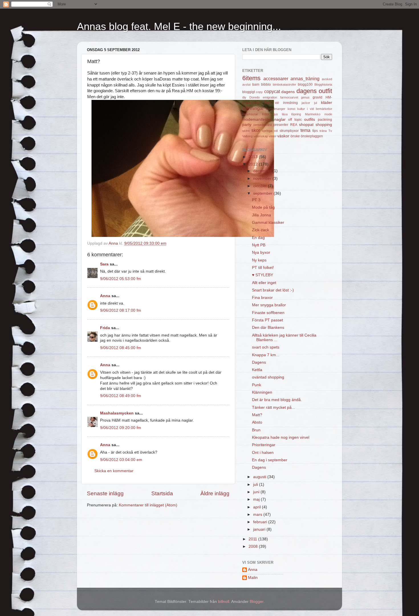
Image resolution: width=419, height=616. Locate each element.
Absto (257, 422)
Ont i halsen (263, 452)
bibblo (266, 84)
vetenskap (260, 136)
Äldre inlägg (214, 493)
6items (251, 78)
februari (260, 522)
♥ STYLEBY (262, 275)
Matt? (257, 415)
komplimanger (275, 108)
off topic (295, 120)
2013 (254, 157)
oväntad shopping (268, 377)
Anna (105, 296)
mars (258, 514)
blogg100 (305, 84)
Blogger (256, 601)
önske (295, 136)
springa (267, 130)
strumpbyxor (289, 131)
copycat (272, 91)
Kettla (257, 370)
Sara (104, 264)
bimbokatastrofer (284, 84)
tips (315, 131)
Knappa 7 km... (265, 355)
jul (315, 102)
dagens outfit (314, 90)
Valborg (247, 136)
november (262, 178)
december (262, 171)
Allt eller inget (264, 283)
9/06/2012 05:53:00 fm (120, 279)
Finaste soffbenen (268, 313)
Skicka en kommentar (113, 471)
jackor (306, 102)
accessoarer (275, 78)
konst (291, 108)
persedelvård (262, 124)
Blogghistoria (323, 84)
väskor (283, 136)
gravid (317, 97)
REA (293, 125)
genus (305, 97)
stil (276, 130)
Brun (256, 430)
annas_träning (305, 78)
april (257, 507)
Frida (105, 328)
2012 (254, 164)
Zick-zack (260, 230)
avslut (246, 84)
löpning (296, 114)
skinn (246, 130)
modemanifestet (256, 119)
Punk (256, 385)
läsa (285, 114)
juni (257, 492)
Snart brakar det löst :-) (273, 290)
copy (259, 92)
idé (277, 102)
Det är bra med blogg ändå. (277, 400)
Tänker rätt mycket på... (273, 407)
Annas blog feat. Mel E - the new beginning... (179, 26)
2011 (253, 539)
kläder (326, 102)
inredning (290, 103)
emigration (270, 97)
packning (325, 120)
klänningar (253, 108)
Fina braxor (262, 297)
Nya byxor (261, 252)
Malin (253, 577)
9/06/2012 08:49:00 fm (120, 396)
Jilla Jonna (261, 215)
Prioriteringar (263, 445)
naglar (280, 119)
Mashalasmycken (117, 413)
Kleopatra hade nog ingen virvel (280, 437)
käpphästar (250, 114)
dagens (288, 92)
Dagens (259, 362)
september (263, 193)
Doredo (254, 97)
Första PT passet (267, 320)
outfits (309, 119)
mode (328, 114)
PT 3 (256, 200)
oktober (260, 186)
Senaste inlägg (105, 493)
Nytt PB (258, 245)
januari (260, 529)
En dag (258, 237)
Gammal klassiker (268, 222)
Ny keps (259, 260)
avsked (327, 79)
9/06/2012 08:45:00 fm (120, 348)
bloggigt (248, 92)
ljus (275, 114)
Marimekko (312, 114)
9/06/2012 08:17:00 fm (120, 310)
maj (257, 499)
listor (265, 114)
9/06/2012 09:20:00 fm (120, 428)
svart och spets (265, 347)
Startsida (162, 493)
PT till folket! (263, 267)
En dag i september (269, 460)
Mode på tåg (263, 207)
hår (268, 102)
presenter (280, 125)
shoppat (306, 124)
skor (255, 130)
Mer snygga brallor (269, 305)
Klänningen (262, 392)
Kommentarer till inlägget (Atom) (148, 505)
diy (244, 97)
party (246, 124)
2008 (254, 546)
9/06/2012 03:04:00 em (121, 460)
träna (323, 130)
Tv (330, 130)
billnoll (223, 601)
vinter (272, 136)
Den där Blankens (268, 327)
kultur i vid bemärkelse (314, 108)
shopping (324, 124)
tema (305, 130)
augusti (260, 477)
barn (255, 84)
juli (256, 484)
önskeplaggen (312, 136)
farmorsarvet (289, 97)
